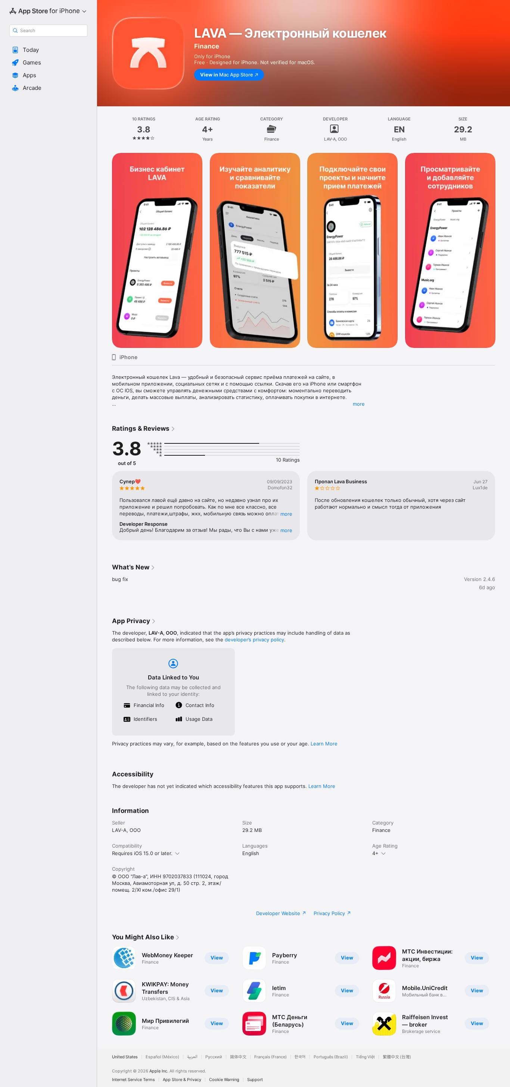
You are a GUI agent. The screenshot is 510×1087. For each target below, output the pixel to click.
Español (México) (162, 1057)
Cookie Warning (224, 1080)
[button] (48, 50)
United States (125, 1057)
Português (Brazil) (331, 1057)
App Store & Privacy (182, 1080)
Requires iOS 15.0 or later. (142, 853)
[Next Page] (502, 250)
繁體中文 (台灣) (397, 1057)
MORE (286, 514)
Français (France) (270, 1057)
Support (255, 1080)
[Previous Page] (104, 250)
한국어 (300, 1057)
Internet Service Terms (133, 1080)
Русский (213, 1057)
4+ (375, 853)
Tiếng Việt (365, 1057)
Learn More (324, 744)
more (359, 404)
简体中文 (238, 1057)
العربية (192, 1057)
